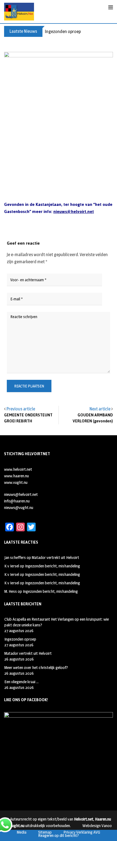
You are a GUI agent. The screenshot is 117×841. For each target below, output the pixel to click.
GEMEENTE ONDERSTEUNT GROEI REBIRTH (28, 418)
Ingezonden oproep (63, 31)
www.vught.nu (15, 482)
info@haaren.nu (17, 501)
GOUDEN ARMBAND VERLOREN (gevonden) (93, 418)
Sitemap (45, 832)
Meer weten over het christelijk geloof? (36, 667)
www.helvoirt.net (18, 469)
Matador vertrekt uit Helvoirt (55, 557)
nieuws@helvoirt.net (21, 494)
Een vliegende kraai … (21, 681)
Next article (100, 408)
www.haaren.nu (16, 475)
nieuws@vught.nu (18, 507)
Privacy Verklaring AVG (81, 832)
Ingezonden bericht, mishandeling (52, 565)
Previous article (21, 408)
